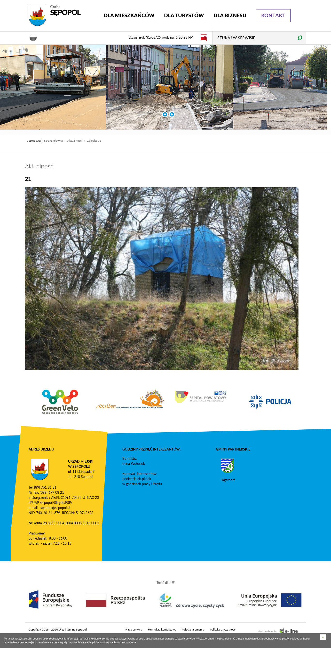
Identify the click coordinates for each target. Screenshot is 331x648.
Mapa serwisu (133, 629)
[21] (162, 279)
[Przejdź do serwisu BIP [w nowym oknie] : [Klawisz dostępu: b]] (204, 38)
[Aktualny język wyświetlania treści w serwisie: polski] (33, 37)
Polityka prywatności (223, 629)
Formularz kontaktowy (162, 629)
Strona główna (53, 140)
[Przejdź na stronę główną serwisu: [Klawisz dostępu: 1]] (62, 15)
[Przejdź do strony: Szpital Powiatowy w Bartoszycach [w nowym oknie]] (201, 397)
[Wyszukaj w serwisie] (299, 37)
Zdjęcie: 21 (94, 140)
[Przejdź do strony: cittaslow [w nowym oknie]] (130, 399)
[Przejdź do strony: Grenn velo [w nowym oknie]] (60, 402)
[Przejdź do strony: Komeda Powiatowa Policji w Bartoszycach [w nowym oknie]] (271, 402)
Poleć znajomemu (193, 629)
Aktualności (74, 140)
